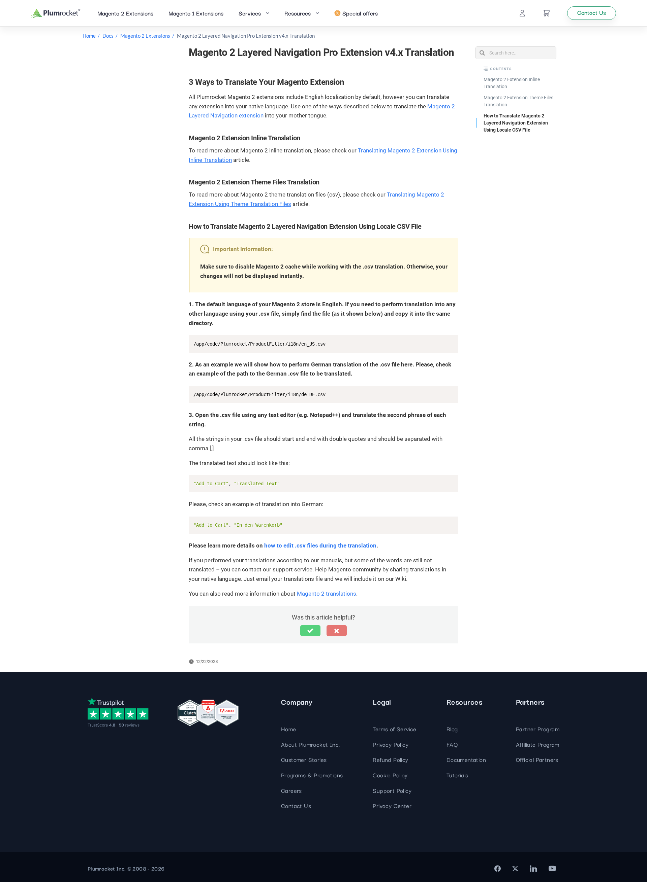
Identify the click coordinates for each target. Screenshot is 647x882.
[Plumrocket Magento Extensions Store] (56, 13)
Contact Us (296, 805)
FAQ (452, 744)
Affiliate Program (537, 744)
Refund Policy (390, 759)
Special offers (360, 12)
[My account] (522, 13)
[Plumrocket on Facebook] (497, 868)
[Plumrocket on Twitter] (515, 868)
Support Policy (392, 790)
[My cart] (546, 13)
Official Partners (537, 759)
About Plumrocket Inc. (310, 744)
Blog (452, 728)
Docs (108, 36)
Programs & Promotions (312, 774)
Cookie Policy (390, 774)
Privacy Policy (390, 744)
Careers (291, 790)
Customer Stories (304, 759)
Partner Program (537, 728)
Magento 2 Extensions (125, 12)
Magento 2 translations (326, 593)
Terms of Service (394, 728)
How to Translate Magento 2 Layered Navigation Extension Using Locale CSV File (516, 123)
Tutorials (457, 774)
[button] (310, 630)
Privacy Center (392, 805)
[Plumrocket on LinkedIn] (533, 868)
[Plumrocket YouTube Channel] (552, 868)
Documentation (466, 759)
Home (89, 36)
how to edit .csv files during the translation (320, 545)
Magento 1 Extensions (195, 12)
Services (250, 12)
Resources (297, 12)
